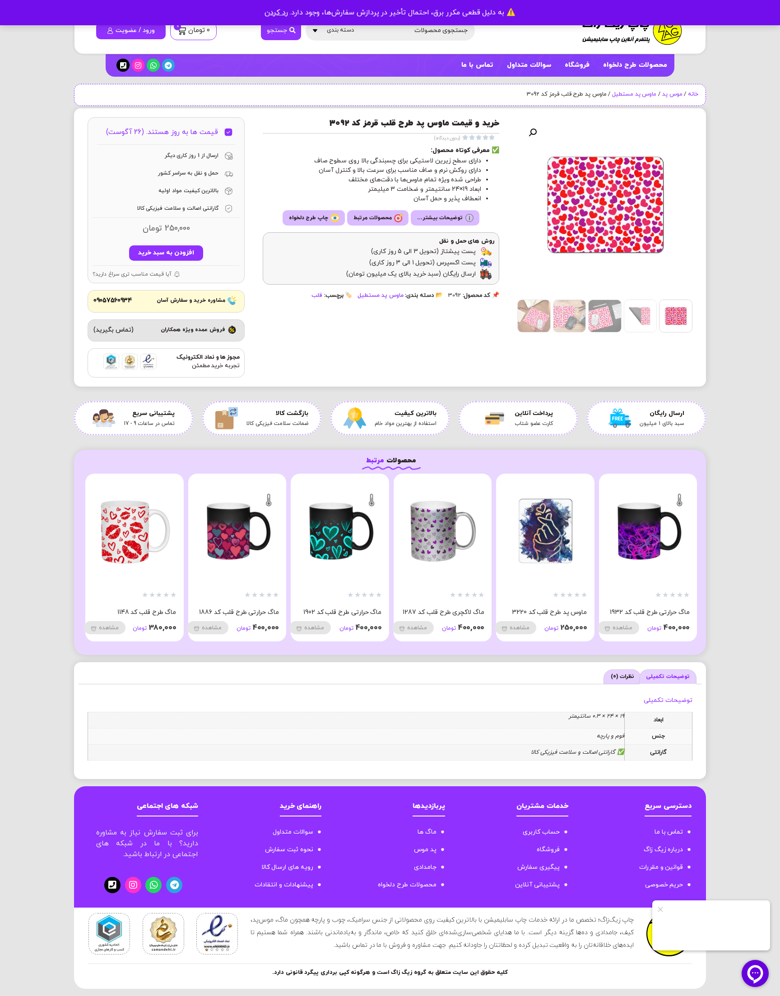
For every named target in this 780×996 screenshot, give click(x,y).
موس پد (672, 94)
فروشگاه (577, 65)
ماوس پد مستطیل (634, 94)
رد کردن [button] (276, 13)
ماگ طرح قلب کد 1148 (146, 612)
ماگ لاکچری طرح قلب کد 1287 (443, 612)
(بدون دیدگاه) (447, 138)
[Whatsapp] (153, 65)
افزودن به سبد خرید (166, 253)
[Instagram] (138, 65)
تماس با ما (477, 65)
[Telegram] (168, 65)
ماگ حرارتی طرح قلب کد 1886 (239, 612)
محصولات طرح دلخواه (635, 65)
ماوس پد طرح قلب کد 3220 (549, 612)
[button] (533, 132)
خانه (693, 94)
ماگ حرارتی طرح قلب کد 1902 (342, 612)
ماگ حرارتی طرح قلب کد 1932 (650, 612)
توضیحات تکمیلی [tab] (668, 676)
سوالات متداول (529, 65)
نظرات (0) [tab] (623, 676)
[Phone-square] (123, 65)
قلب (316, 295)
